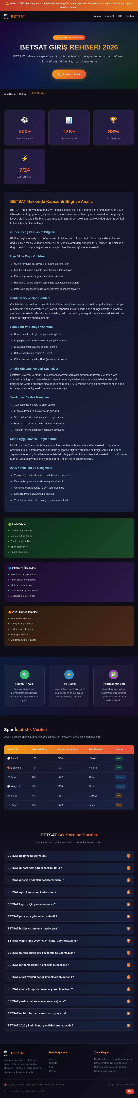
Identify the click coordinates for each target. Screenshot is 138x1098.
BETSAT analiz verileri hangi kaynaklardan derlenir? (69, 977)
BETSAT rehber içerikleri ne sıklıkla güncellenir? (69, 964)
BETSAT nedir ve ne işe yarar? (69, 855)
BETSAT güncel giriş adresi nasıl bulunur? (69, 868)
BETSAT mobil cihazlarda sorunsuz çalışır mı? (69, 1013)
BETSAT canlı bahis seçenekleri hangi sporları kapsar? (69, 940)
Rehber (130, 16)
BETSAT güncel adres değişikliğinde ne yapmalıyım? (69, 952)
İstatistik (109, 16)
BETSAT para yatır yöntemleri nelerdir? (69, 916)
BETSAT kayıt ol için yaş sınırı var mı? (69, 904)
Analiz (97, 16)
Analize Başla (71, 74)
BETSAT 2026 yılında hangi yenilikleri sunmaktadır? (69, 1025)
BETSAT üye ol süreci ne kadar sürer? (69, 892)
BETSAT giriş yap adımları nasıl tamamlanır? (69, 880)
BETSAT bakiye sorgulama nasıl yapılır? (69, 928)
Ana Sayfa (10, 94)
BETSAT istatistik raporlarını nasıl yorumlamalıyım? (69, 989)
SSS (120, 16)
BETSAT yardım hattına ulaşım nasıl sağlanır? (69, 1001)
